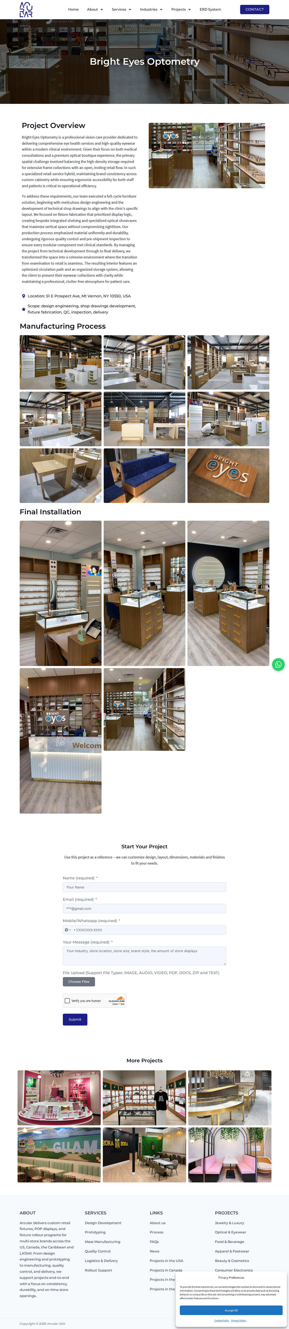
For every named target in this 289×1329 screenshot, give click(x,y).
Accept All (231, 1310)
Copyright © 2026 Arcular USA (42, 1324)
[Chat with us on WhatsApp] (278, 664)
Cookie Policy (222, 1320)
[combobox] (67, 930)
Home (73, 9)
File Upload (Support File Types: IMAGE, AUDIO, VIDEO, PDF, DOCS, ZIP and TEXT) (141, 973)
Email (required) (78, 899)
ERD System (210, 9)
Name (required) (79, 878)
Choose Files (78, 982)
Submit (75, 1019)
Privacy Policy (238, 1320)
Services (119, 9)
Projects (178, 9)
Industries (148, 9)
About (92, 9)
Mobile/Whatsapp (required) (90, 920)
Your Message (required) (86, 942)
